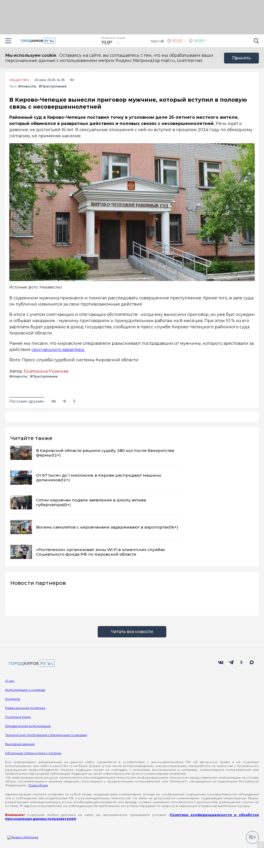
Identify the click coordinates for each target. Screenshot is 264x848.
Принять (241, 57)
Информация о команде (25, 690)
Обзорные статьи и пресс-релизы (33, 753)
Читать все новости (132, 631)
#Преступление (53, 86)
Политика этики (18, 717)
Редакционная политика (25, 708)
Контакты (12, 699)
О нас (9, 681)
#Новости (27, 86)
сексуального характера (58, 349)
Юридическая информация (28, 726)
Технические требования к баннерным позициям (46, 735)
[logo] (31, 663)
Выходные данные (20, 744)
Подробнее (38, 785)
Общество (19, 80)
